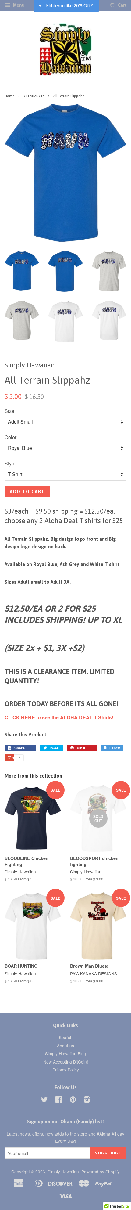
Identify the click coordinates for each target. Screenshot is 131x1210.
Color (10, 437)
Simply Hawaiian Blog (65, 1053)
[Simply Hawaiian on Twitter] (44, 1100)
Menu (18, 5)
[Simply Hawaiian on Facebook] (58, 1100)
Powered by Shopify (100, 1171)
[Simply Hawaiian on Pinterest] (72, 1100)
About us (65, 1045)
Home (9, 96)
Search (66, 1037)
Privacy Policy (65, 1070)
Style (10, 463)
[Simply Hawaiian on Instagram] (86, 1100)
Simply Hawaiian (63, 1171)
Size (9, 410)
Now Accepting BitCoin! (65, 1062)
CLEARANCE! (34, 96)
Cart (121, 5)
